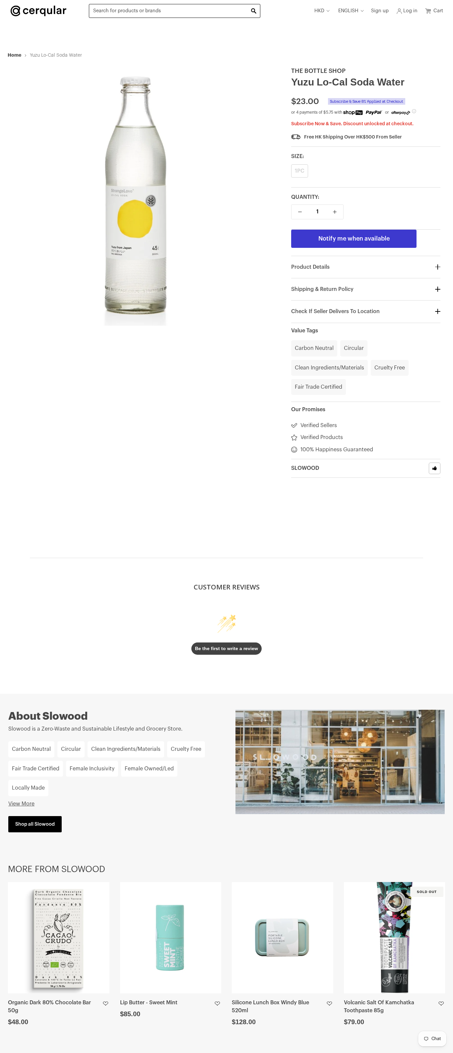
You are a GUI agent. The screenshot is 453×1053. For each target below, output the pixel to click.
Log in (410, 10)
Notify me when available (354, 239)
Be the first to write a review (226, 648)
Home (14, 55)
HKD (319, 10)
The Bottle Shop (318, 71)
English (348, 10)
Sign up (380, 10)
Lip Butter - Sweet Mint (148, 1002)
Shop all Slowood (35, 824)
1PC (299, 171)
